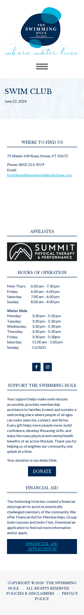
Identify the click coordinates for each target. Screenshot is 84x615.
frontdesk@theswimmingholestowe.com (39, 175)
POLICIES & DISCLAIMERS (30, 593)
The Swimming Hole (42, 31)
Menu (42, 66)
